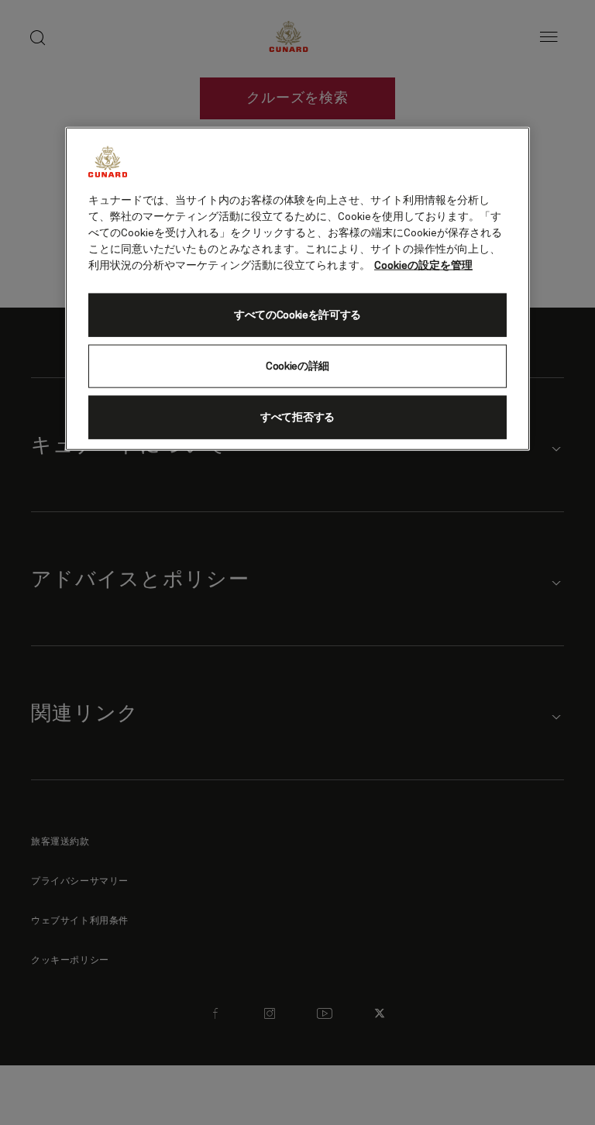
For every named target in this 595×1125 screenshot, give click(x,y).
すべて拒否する (297, 416)
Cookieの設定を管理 (423, 265)
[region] (297, 288)
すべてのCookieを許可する (297, 314)
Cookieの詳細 (297, 365)
